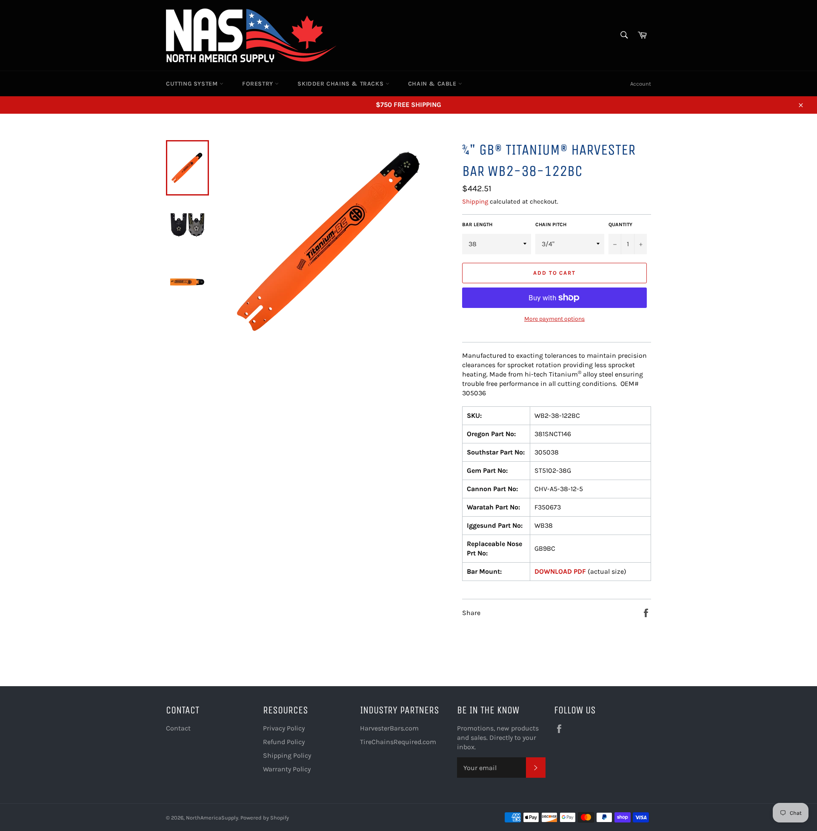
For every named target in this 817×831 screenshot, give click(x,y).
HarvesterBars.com (389, 728)
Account (640, 84)
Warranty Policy (287, 769)
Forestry (258, 83)
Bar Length (477, 224)
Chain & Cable (433, 83)
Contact (178, 728)
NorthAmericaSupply (212, 817)
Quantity (620, 224)
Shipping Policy (287, 755)
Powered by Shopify (264, 817)
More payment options (554, 318)
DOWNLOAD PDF (560, 571)
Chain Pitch (550, 224)
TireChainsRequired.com (398, 742)
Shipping (475, 201)
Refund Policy (284, 742)
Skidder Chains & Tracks (341, 83)
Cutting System (193, 83)
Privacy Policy (284, 728)
